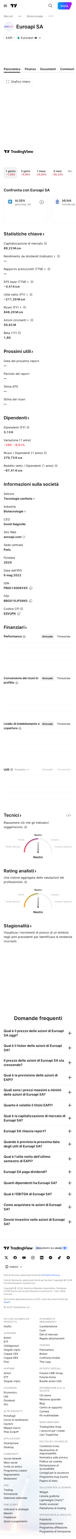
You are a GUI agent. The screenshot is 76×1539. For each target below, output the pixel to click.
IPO (6, 1404)
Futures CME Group (51, 1373)
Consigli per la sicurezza (54, 1472)
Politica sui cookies (50, 1461)
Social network (12, 1458)
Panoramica (46, 1349)
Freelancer (10, 1517)
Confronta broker (49, 1357)
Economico (10, 1392)
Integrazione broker (51, 1523)
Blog (42, 1403)
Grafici (7, 1326)
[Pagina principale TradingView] (14, 5)
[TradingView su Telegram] (50, 1257)
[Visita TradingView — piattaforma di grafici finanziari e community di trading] (19, 151)
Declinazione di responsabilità (48, 1451)
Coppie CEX (11, 1353)
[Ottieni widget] (68, 815)
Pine (6, 1361)
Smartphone (11, 1443)
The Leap (45, 1361)
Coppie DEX (11, 1357)
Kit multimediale (48, 1415)
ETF (6, 1341)
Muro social (10, 1462)
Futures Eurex (47, 1377)
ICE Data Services (50, 1275)
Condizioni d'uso (49, 1446)
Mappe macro (12, 1427)
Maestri (8, 1513)
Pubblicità (45, 1519)
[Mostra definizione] (45, 243)
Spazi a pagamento (15, 1521)
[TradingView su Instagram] (32, 1257)
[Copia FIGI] (30, 601)
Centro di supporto (50, 1407)
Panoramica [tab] (12, 69)
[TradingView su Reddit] (68, 1257)
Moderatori (10, 1478)
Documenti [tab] (48, 69)
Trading (8, 1489)
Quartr (7, 1302)
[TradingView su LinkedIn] (41, 1257)
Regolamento (12, 1474)
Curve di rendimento (16, 1419)
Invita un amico (13, 1466)
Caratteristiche (48, 1326)
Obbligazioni (11, 1345)
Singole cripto (12, 1349)
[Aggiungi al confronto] (42, 202)
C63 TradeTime (48, 1434)
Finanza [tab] (30, 69)
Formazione (11, 1493)
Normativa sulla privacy (53, 1457)
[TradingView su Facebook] (15, 1257)
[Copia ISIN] (30, 588)
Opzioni (8, 1423)
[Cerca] (50, 5)
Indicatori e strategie (16, 1509)
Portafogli (9, 1415)
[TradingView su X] (6, 1257)
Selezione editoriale (15, 1497)
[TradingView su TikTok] (59, 1257)
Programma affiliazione (53, 1527)
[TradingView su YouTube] (24, 1257)
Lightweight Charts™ (51, 1500)
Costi (42, 1330)
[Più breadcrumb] (19, 16)
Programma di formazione (55, 1531)
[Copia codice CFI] (18, 613)
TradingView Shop (50, 1426)
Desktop (9, 1447)
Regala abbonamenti (51, 1338)
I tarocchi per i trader (52, 1430)
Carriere (44, 1411)
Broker (43, 1353)
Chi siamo (45, 1395)
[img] (35, 37)
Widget (43, 1492)
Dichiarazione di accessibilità (49, 1467)
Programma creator (15, 1470)
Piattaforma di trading (52, 1508)
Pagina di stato (48, 1480)
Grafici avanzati (48, 1504)
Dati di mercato (48, 1334)
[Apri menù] (5, 5)
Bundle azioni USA (50, 1381)
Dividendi (9, 1400)
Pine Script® (11, 1431)
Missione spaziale (50, 1399)
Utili (6, 1396)
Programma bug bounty (53, 1476)
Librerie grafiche (49, 1496)
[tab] (47, 636)
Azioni (7, 1337)
